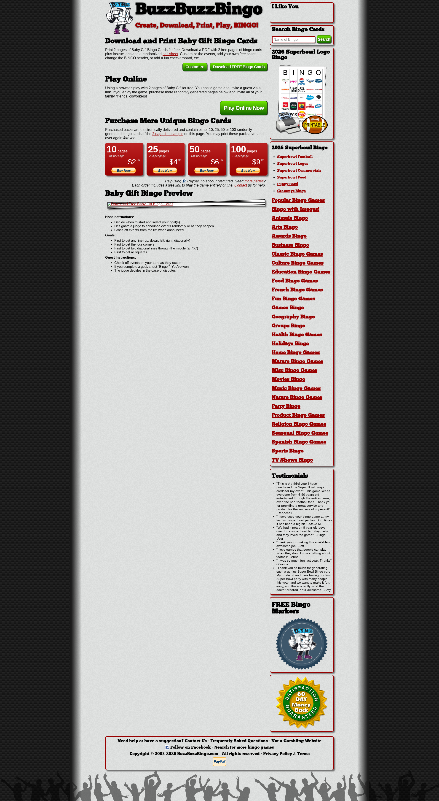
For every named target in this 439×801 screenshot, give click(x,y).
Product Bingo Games (298, 415)
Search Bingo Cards (298, 29)
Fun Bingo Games (293, 299)
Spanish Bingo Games (299, 442)
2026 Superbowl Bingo (300, 148)
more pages (254, 181)
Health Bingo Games (297, 335)
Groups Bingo (288, 326)
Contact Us (196, 741)
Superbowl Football (295, 157)
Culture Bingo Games (298, 263)
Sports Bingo (288, 451)
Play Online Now (244, 108)
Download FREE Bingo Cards (239, 67)
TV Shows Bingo (292, 460)
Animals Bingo (290, 218)
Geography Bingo (293, 317)
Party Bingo (286, 406)
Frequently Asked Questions (239, 741)
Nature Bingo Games (297, 397)
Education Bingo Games (301, 272)
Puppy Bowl (287, 184)
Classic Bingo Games (297, 254)
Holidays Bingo (290, 343)
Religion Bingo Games (299, 424)
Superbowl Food (291, 177)
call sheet (170, 54)
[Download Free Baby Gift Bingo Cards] (186, 204)
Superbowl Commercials (299, 171)
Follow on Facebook (190, 747)
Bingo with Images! (295, 209)
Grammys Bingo (291, 191)
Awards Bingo (289, 236)
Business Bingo (290, 245)
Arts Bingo (285, 227)
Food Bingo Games (295, 281)
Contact (240, 185)
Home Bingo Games (296, 352)
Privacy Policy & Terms (286, 754)
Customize (194, 67)
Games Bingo (288, 308)
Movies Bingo (288, 379)
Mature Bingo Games (297, 361)
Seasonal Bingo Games (300, 433)
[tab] (302, 148)
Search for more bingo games (244, 747)
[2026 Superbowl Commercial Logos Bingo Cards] (302, 133)
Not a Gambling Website (296, 741)
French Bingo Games (297, 290)
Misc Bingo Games (294, 370)
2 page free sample (167, 134)
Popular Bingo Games (298, 200)
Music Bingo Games (296, 388)
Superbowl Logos (292, 164)
